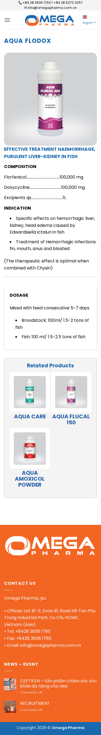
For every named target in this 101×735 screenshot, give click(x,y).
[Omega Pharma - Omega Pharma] (51, 19)
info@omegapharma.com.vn (50, 645)
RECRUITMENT (35, 703)
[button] (7, 19)
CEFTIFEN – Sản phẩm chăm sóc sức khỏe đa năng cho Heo (58, 683)
